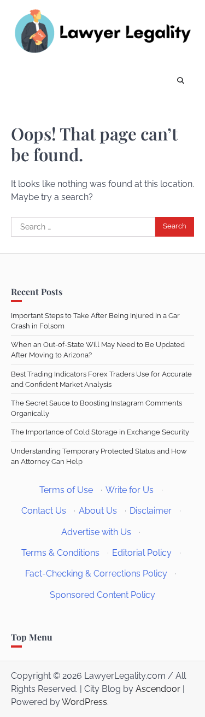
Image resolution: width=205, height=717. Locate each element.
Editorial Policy (142, 553)
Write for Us (130, 490)
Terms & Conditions (60, 553)
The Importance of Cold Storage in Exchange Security (100, 432)
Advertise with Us (96, 532)
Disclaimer (151, 511)
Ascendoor (158, 689)
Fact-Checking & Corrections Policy (96, 573)
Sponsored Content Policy (102, 595)
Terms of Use (66, 490)
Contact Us (43, 511)
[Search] (180, 81)
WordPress (84, 702)
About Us (98, 511)
